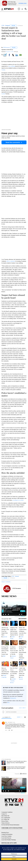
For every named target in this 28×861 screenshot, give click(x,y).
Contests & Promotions (6, 834)
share (20, 730)
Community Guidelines (6, 812)
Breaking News (5, 832)
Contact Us (4, 814)
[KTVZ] (9, 9)
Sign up (23, 707)
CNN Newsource (6, 47)
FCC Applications (5, 817)
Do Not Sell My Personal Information (10, 824)
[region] (14, 741)
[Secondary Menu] (3, 9)
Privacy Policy (4, 821)
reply (6, 730)
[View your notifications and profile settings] (25, 717)
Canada (3, 69)
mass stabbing (11, 66)
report (24, 730)
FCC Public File (5, 819)
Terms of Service (5, 823)
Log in (20, 707)
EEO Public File (5, 815)
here (8, 702)
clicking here (13, 698)
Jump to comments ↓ (6, 581)
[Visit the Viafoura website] (23, 773)
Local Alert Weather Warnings (8, 839)
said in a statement (10, 261)
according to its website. (18, 500)
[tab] (6, 717)
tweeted (3, 93)
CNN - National (15, 576)
